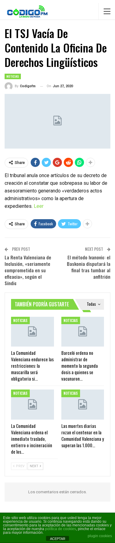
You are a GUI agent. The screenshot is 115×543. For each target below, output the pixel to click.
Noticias (12, 76)
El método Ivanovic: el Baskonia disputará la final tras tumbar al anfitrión (88, 267)
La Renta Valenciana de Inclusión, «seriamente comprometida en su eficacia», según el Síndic (28, 270)
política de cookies (60, 529)
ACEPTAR (57, 539)
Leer (39, 206)
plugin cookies (100, 536)
